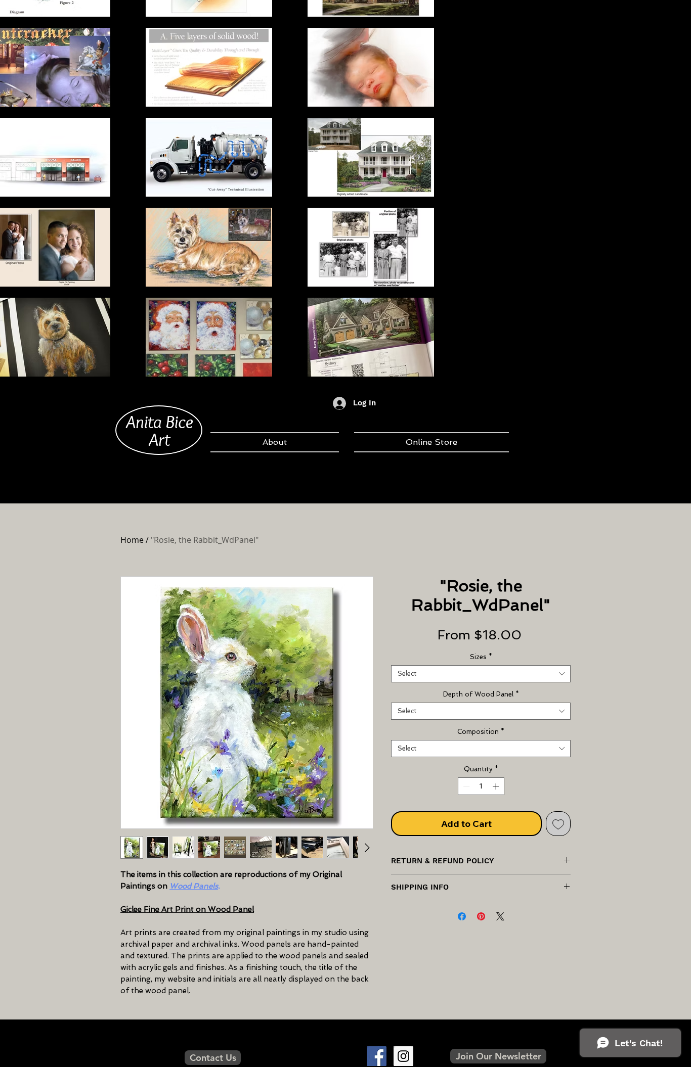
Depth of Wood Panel (481, 694)
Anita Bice (159, 421)
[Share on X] (500, 916)
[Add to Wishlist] (558, 823)
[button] (498, 1056)
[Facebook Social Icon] (376, 1056)
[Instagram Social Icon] (403, 1056)
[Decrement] (465, 786)
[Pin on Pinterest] (481, 916)
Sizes (481, 657)
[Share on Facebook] (462, 916)
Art (159, 439)
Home (132, 539)
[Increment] (497, 786)
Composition (480, 731)
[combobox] (481, 673)
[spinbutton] (481, 786)
